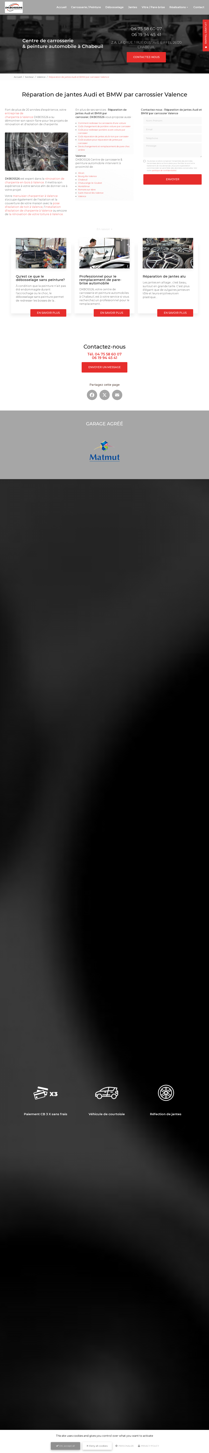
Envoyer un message (104, 367)
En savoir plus (48, 312)
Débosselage (114, 7)
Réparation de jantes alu (164, 276)
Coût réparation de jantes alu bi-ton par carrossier (103, 136)
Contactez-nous (146, 57)
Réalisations (177, 7)
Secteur (29, 77)
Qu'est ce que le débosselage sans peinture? (40, 278)
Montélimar (84, 186)
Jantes (132, 7)
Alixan (81, 173)
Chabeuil (82, 179)
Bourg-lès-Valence (87, 176)
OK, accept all (66, 1445)
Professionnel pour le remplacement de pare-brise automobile (100, 279)
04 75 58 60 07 (146, 28)
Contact (198, 7)
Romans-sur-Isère (87, 189)
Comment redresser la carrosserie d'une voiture (102, 123)
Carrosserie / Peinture (86, 7)
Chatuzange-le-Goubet (90, 183)
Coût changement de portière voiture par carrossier (104, 126)
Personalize (126, 1446)
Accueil (61, 7)
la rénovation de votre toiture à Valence (36, 214)
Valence (41, 77)
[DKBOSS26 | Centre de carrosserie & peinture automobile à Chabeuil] (14, 7)
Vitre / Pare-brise (153, 7)
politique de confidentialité (164, 170)
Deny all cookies (98, 1445)
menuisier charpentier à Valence (35, 196)
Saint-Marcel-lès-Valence (91, 193)
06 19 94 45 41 (146, 34)
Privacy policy (149, 1446)
